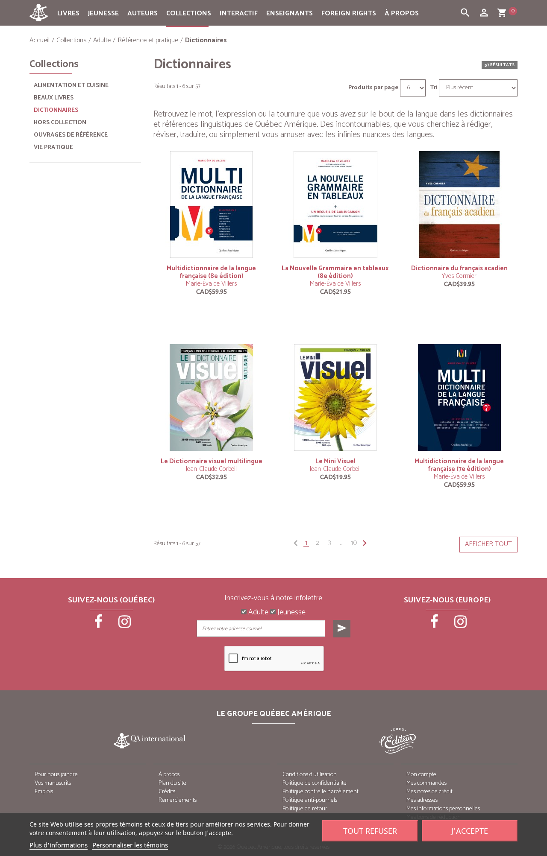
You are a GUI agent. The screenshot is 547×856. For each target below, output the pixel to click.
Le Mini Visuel (335, 461)
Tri (434, 88)
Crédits (167, 792)
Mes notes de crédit (429, 792)
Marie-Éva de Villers (211, 283)
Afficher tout (488, 544)
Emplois (44, 792)
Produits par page (373, 88)
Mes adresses (422, 800)
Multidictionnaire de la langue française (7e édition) (459, 465)
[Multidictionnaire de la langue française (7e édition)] (459, 397)
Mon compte (421, 775)
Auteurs (142, 13)
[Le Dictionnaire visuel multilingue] (211, 397)
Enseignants (289, 13)
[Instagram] (124, 624)
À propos (402, 13)
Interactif (239, 13)
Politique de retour (304, 809)
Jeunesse (103, 13)
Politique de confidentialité (314, 783)
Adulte (257, 612)
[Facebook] (99, 624)
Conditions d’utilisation (309, 775)
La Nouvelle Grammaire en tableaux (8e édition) (335, 272)
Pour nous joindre (56, 775)
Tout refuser (370, 831)
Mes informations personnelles (443, 809)
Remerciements (178, 800)
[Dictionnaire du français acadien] (459, 204)
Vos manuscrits (53, 783)
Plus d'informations (58, 845)
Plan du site (172, 783)
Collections (188, 13)
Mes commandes (426, 783)
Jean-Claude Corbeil (211, 469)
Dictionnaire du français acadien (459, 268)
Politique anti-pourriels (309, 800)
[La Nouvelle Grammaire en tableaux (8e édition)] (335, 204)
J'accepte (469, 831)
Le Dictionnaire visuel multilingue (211, 461)
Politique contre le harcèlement (320, 792)
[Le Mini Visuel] (335, 397)
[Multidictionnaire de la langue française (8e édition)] (211, 204)
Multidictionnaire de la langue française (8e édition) (211, 272)
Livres (68, 13)
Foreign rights (348, 13)
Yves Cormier (459, 276)
